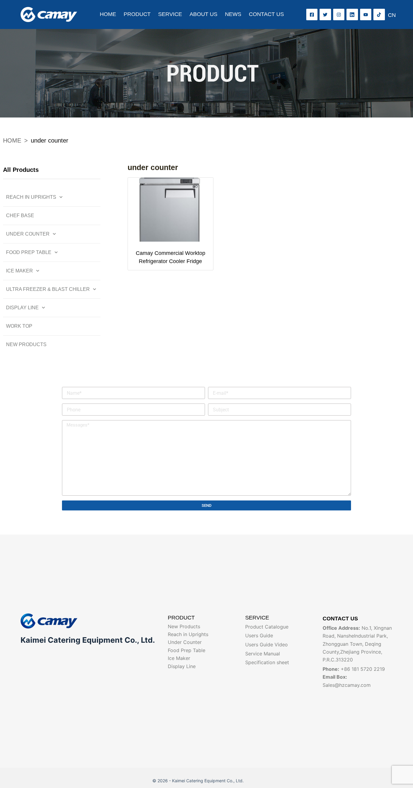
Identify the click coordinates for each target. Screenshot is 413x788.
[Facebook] (312, 14)
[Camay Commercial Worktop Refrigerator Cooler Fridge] (170, 210)
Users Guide (259, 635)
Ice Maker (19, 270)
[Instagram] (339, 14)
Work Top (19, 326)
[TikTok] (379, 14)
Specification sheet (267, 662)
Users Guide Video (266, 645)
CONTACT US (266, 14)
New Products (26, 344)
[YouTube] (366, 14)
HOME (108, 14)
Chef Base (20, 215)
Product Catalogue (266, 627)
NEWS (233, 14)
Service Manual (262, 654)
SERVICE (170, 14)
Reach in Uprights (31, 197)
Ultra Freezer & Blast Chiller (48, 289)
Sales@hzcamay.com (347, 685)
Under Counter (28, 233)
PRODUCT (137, 14)
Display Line (22, 307)
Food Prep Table (28, 252)
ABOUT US (203, 14)
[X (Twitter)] (325, 14)
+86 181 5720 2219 (363, 669)
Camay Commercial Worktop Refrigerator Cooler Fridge (170, 257)
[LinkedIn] (352, 14)
